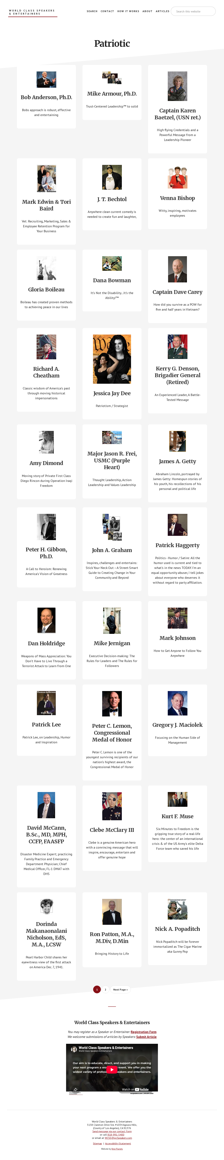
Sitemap (97, 1143)
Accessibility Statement (118, 1143)
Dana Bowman (112, 280)
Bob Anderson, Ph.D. (46, 97)
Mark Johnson (177, 638)
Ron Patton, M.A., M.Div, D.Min (112, 937)
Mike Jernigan (112, 643)
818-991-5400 (116, 1134)
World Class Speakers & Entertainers (32, 12)
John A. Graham (112, 550)
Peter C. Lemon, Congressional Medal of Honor (112, 733)
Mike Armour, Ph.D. (112, 93)
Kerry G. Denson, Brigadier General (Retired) (178, 375)
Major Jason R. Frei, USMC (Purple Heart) (112, 460)
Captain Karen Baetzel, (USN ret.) (177, 114)
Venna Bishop (177, 198)
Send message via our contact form (112, 1131)
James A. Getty (177, 461)
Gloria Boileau (46, 289)
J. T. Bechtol (112, 199)
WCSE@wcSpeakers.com (118, 1138)
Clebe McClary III (112, 830)
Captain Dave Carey (177, 292)
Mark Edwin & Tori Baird (46, 205)
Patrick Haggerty (178, 545)
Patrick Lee (46, 724)
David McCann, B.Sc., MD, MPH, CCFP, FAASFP (46, 835)
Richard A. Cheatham (46, 372)
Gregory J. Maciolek (178, 725)
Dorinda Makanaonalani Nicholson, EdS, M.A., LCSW (46, 934)
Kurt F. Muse (177, 816)
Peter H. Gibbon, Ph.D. (46, 553)
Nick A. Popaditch (177, 929)
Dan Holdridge (46, 643)
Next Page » (120, 990)
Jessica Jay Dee (112, 393)
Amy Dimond (46, 463)
